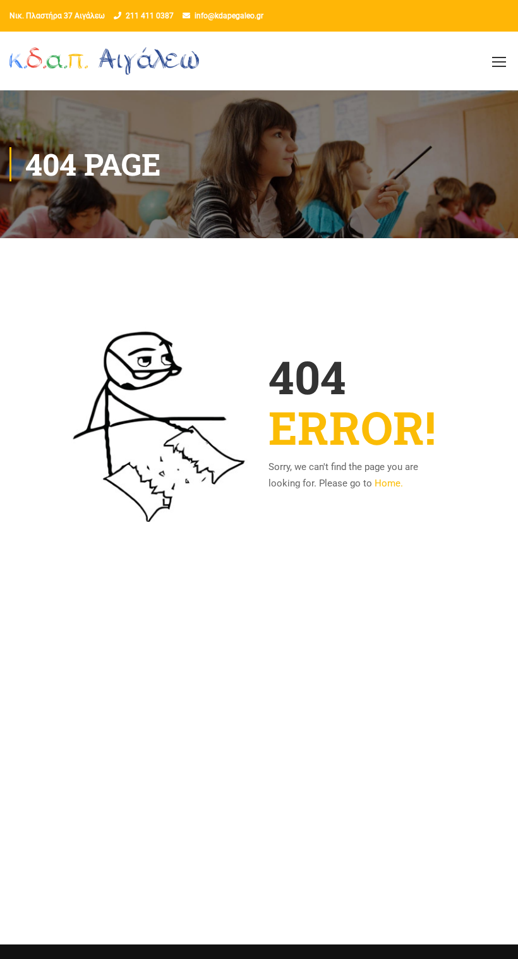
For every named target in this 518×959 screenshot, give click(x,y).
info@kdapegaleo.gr (229, 15)
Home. (389, 483)
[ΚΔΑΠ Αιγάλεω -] (104, 67)
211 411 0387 (150, 15)
